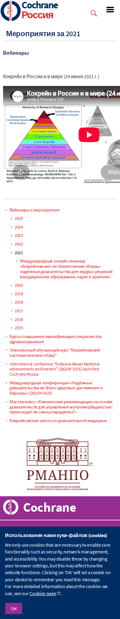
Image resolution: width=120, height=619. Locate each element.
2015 (19, 328)
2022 (19, 244)
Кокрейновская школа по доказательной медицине (58, 420)
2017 (19, 311)
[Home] (11, 11)
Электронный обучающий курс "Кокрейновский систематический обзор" (55, 352)
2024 (19, 227)
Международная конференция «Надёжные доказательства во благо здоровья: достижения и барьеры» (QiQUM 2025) (56, 388)
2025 (19, 218)
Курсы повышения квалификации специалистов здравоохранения (56, 339)
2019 (19, 294)
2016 (19, 319)
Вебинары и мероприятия (34, 210)
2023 (19, 235)
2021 (19, 252)
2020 (19, 285)
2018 (19, 302)
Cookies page (43, 593)
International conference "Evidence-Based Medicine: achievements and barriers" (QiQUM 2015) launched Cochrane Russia (55, 369)
